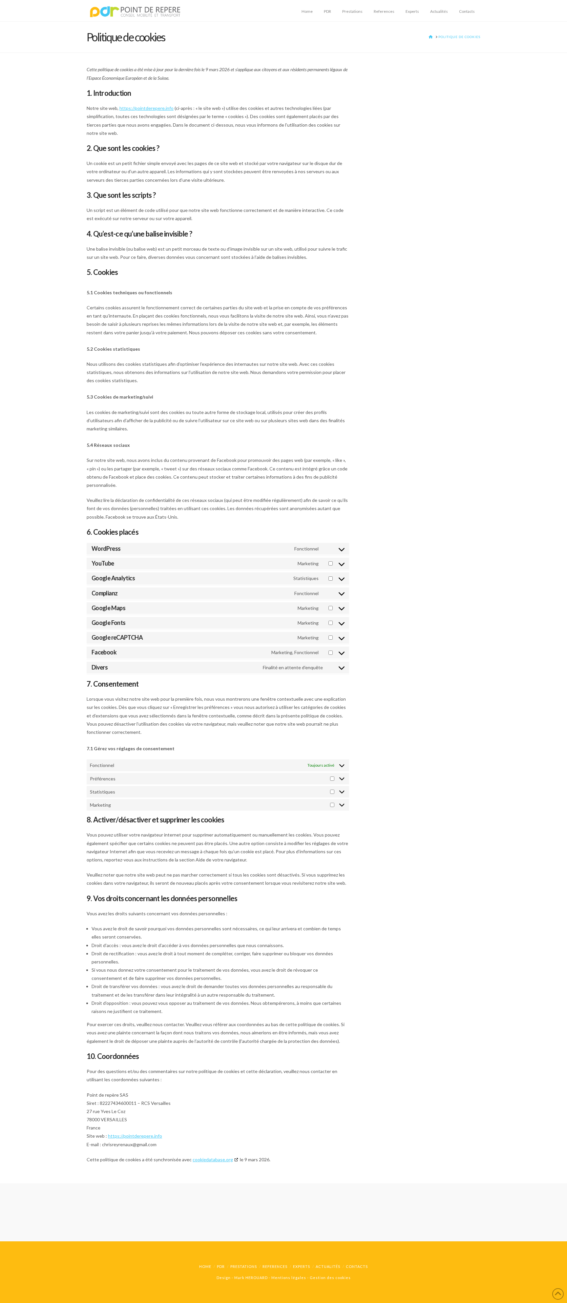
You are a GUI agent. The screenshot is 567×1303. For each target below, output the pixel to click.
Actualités (328, 1266)
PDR (221, 1266)
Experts (301, 1266)
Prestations (243, 1266)
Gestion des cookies (330, 1277)
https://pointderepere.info (146, 108)
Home (205, 1266)
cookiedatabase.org (213, 1159)
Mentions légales (288, 1277)
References (274, 1266)
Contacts (357, 1266)
